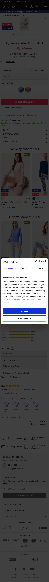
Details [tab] (24, 269)
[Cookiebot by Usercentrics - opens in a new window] (35, 261)
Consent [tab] (9, 269)
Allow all (24, 311)
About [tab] (40, 269)
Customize (23, 318)
